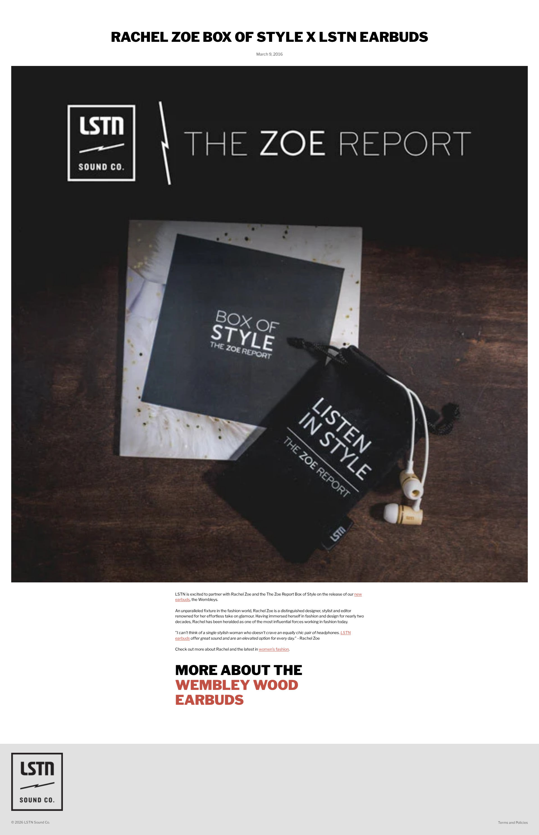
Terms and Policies (513, 822)
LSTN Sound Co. (37, 822)
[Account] (509, 9)
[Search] (497, 9)
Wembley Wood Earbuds (236, 692)
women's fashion (274, 649)
